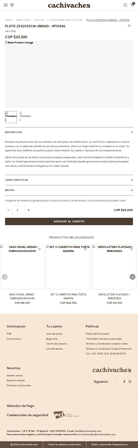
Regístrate (51, 339)
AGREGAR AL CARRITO (69, 221)
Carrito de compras (56, 343)
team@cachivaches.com (88, 431)
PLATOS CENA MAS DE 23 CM (65, 20)
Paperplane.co (120, 444)
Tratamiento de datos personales (104, 339)
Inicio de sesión (54, 334)
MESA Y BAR (23, 20)
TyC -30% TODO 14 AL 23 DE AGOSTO (106, 353)
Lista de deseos (54, 349)
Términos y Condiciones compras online (107, 343)
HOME (8, 20)
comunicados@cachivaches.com (97, 434)
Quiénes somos (15, 375)
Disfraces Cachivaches (19, 385)
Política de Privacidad (97, 334)
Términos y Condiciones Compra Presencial (108, 349)
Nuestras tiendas (12, 5)
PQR (9, 334)
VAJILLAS (39, 20)
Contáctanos (14, 339)
